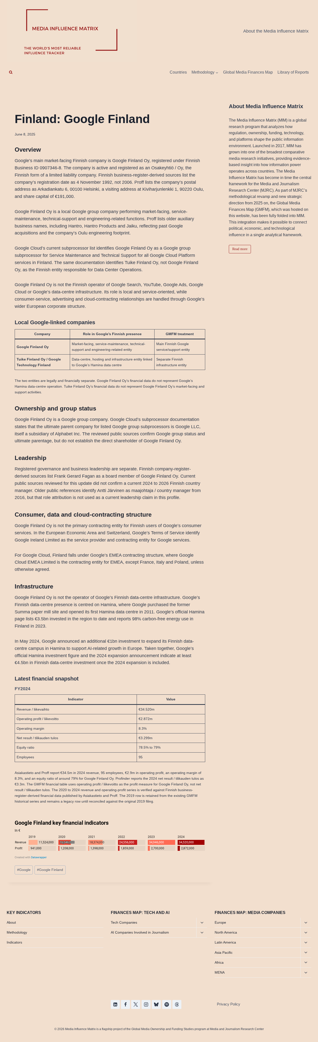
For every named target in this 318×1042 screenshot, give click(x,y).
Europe (220, 922)
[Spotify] (166, 1004)
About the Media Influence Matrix (276, 31)
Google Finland (50, 870)
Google (24, 870)
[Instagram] (146, 1004)
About (11, 922)
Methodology (17, 932)
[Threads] (176, 1004)
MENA (220, 972)
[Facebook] (125, 1004)
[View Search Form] (11, 72)
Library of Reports (293, 72)
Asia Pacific (224, 952)
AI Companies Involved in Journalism (140, 932)
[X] (135, 1004)
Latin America (225, 942)
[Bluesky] (156, 1004)
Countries (178, 72)
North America (226, 932)
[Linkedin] (115, 1004)
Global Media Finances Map (248, 72)
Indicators (14, 942)
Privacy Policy (228, 1004)
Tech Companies (124, 922)
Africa (219, 962)
